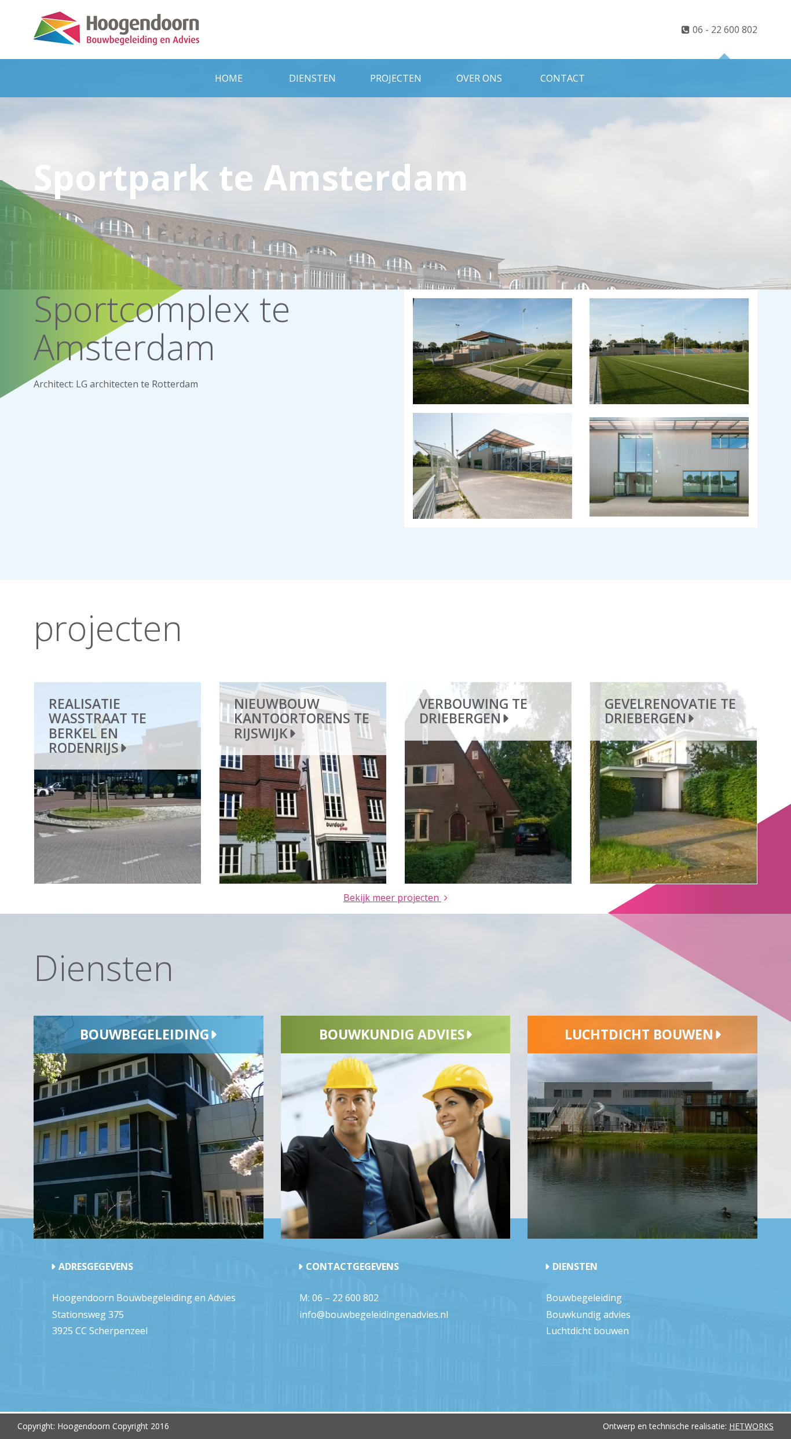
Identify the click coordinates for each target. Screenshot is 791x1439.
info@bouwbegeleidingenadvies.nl (373, 1314)
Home (229, 78)
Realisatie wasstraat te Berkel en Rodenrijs (98, 725)
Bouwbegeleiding (144, 1034)
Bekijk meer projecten (392, 897)
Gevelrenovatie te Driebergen (670, 710)
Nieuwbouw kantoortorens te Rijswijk (301, 718)
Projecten (396, 78)
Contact (562, 78)
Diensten (312, 78)
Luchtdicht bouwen (639, 1034)
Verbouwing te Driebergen (473, 710)
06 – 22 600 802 (345, 1297)
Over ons (479, 78)
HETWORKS (751, 1425)
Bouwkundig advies (391, 1034)
